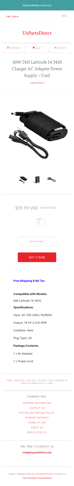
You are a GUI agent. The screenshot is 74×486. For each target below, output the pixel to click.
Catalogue (21, 473)
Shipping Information (37, 403)
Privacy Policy (37, 432)
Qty (39, 219)
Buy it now (37, 257)
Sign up (15, 16)
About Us (37, 427)
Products (19, 380)
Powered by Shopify (45, 478)
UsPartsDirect (37, 32)
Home (9, 380)
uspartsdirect (37, 82)
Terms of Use (37, 422)
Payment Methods (37, 417)
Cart (38, 48)
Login (8, 16)
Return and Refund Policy (37, 413)
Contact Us (37, 408)
